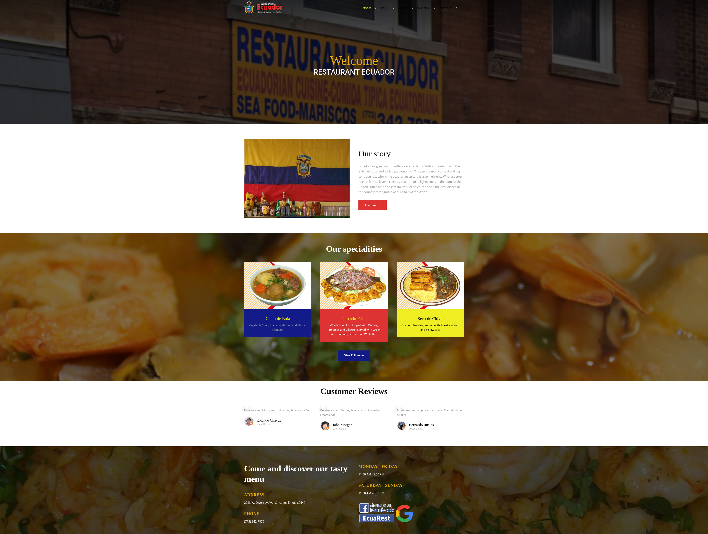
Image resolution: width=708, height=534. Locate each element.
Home (367, 8)
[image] (277, 285)
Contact (445, 8)
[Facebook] (462, 7)
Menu (384, 8)
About (402, 8)
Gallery (423, 8)
